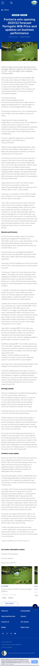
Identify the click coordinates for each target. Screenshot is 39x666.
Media (3, 627)
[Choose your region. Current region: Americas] (7, 3)
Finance (16, 15)
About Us (4, 611)
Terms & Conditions (6, 647)
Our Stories (25, 622)
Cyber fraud (25, 627)
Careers (23, 616)
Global (23, 15)
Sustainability (25, 611)
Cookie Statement (25, 662)
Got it (34, 662)
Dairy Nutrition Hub (8, 616)
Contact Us (5, 622)
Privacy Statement (6, 642)
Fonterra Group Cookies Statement (11, 644)
